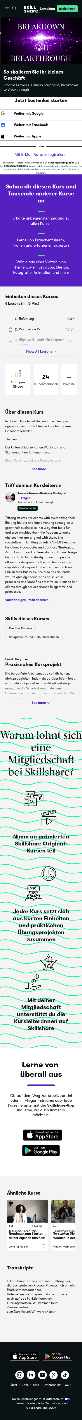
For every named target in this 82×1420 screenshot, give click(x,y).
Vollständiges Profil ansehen (27, 600)
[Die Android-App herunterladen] (57, 1356)
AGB (68, 1385)
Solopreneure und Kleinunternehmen (34, 637)
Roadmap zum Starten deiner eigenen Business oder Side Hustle (27, 1238)
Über (14, 1385)
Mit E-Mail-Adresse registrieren (41, 154)
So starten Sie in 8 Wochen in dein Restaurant (67, 1238)
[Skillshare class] (27, 1211)
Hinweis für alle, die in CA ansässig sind (41, 1403)
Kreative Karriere (20, 628)
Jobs (25, 1385)
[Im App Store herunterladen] (41, 1135)
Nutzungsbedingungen (61, 162)
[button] (7, 9)
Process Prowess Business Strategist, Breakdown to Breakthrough (40, 87)
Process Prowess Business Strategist (41, 496)
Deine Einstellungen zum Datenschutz (37, 1399)
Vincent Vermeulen (64, 1246)
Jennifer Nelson (18, 1246)
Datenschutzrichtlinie (16, 166)
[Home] (32, 9)
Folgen (25, 497)
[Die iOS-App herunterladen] (24, 1356)
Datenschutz (52, 1385)
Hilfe (36, 1385)
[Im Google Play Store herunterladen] (41, 1151)
